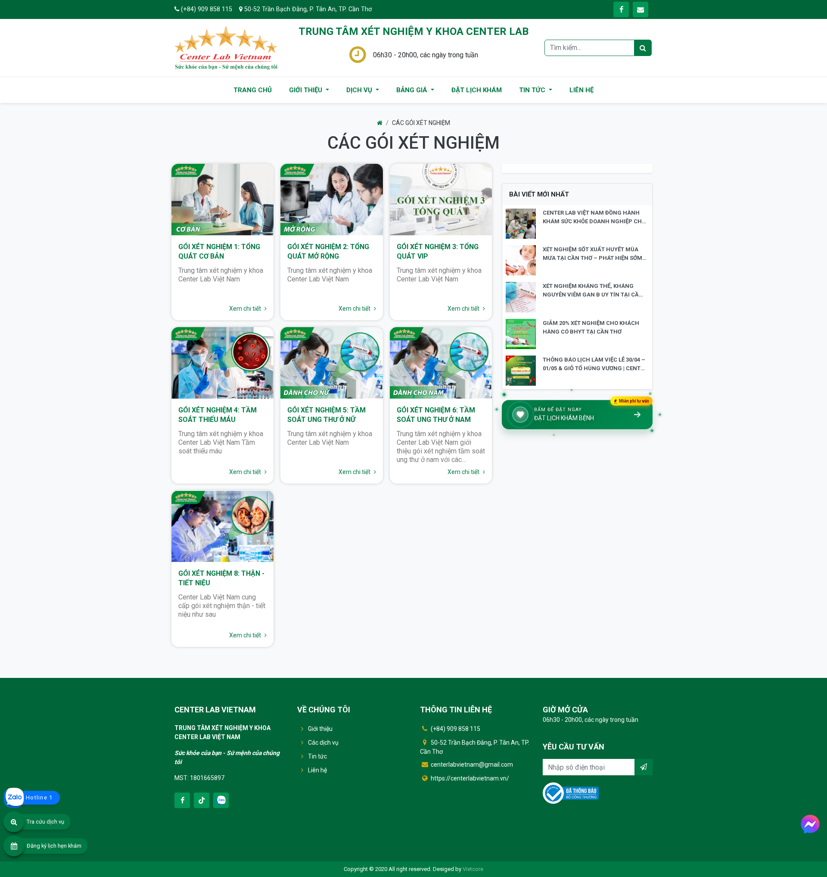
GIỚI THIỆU (306, 90)
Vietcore (473, 869)
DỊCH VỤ (360, 90)
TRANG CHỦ (252, 90)
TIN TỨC (533, 90)
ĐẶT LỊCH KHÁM (476, 90)
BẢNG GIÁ (412, 90)
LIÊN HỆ (581, 90)
